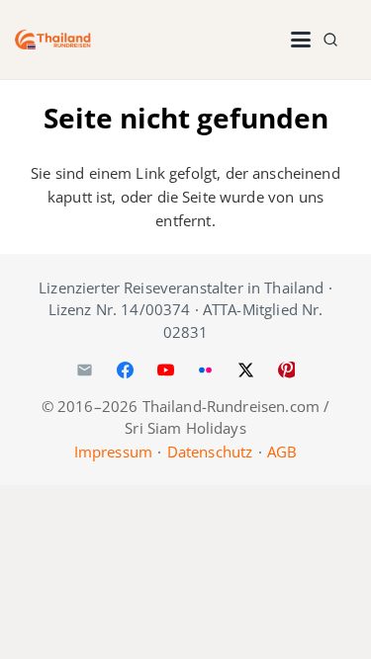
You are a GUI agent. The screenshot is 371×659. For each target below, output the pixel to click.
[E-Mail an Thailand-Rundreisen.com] (85, 370)
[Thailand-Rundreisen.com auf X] (246, 370)
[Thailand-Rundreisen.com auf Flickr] (206, 370)
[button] (301, 39)
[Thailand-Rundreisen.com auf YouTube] (165, 370)
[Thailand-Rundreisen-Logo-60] (53, 39)
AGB (282, 451)
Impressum (113, 451)
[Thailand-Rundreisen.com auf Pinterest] (286, 370)
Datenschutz (210, 451)
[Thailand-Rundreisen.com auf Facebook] (124, 370)
